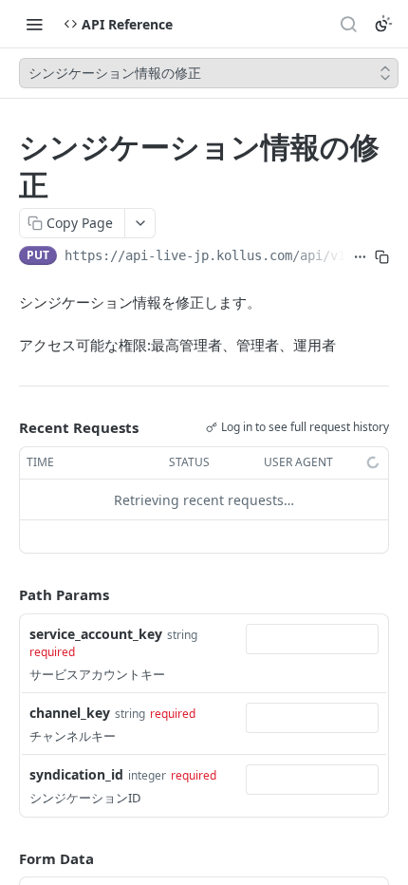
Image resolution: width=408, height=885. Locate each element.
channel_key (69, 713)
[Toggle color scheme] (383, 24)
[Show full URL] (360, 257)
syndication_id (76, 774)
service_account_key (95, 634)
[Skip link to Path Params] (5, 595)
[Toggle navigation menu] (34, 24)
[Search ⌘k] (348, 24)
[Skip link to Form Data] (5, 858)
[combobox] (312, 639)
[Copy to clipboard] (382, 257)
